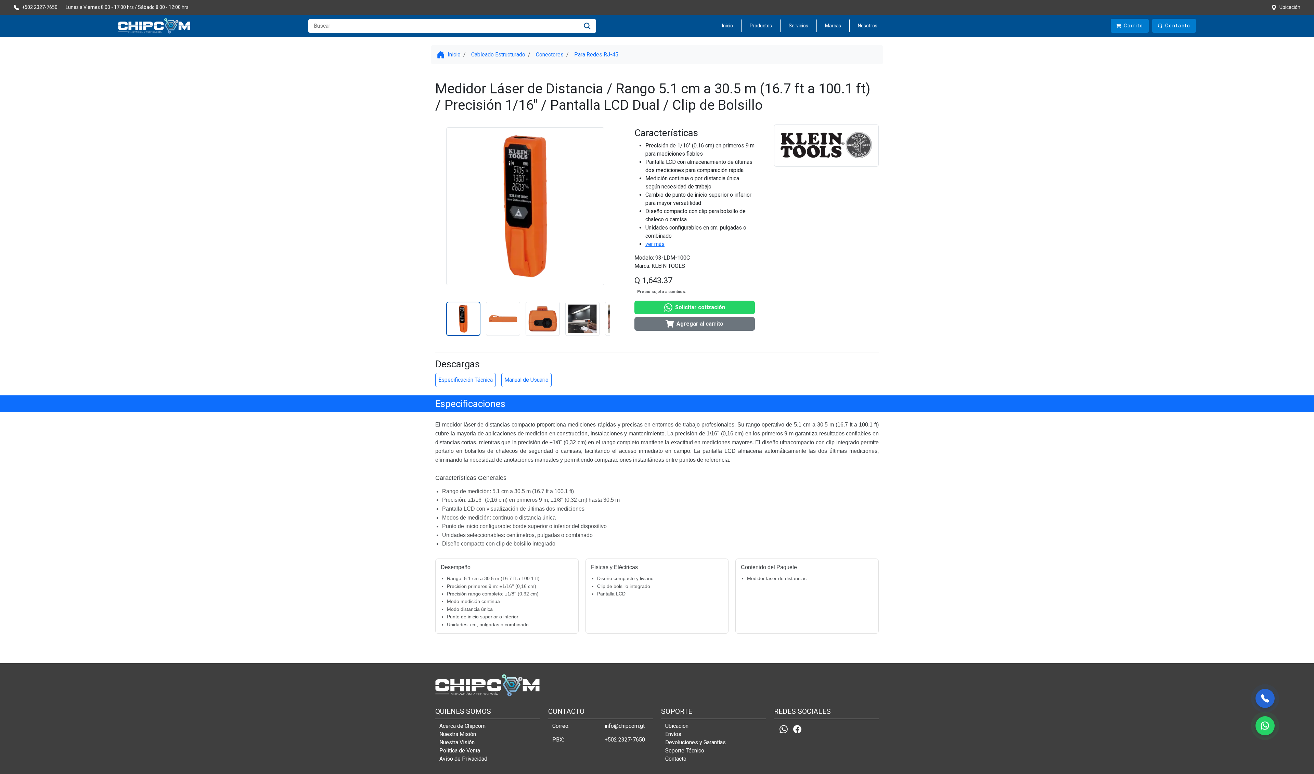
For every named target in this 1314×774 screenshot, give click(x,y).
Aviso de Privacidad (463, 759)
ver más (655, 244)
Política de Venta (459, 750)
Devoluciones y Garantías (695, 742)
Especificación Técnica (465, 380)
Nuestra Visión (457, 742)
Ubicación (676, 726)
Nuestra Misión (457, 734)
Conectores (550, 54)
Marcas (833, 25)
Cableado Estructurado (498, 54)
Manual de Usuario (526, 380)
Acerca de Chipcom (462, 726)
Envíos (673, 734)
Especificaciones (470, 403)
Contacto (675, 759)
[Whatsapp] (784, 729)
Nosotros (867, 25)
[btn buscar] (587, 26)
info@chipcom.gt (625, 726)
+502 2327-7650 (625, 739)
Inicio (727, 25)
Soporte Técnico (684, 750)
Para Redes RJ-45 (596, 54)
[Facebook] (797, 729)
